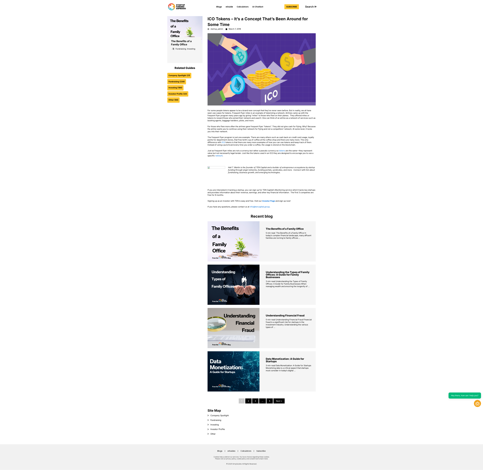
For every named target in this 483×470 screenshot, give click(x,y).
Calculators (243, 6)
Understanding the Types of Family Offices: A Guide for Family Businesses (287, 275)
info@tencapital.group (260, 207)
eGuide (229, 6)
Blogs (219, 6)
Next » (279, 401)
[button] (311, 6)
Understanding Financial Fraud (285, 315)
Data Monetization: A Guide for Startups (285, 360)
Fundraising (181, 49)
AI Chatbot (257, 6)
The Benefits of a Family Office (285, 228)
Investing (191, 49)
